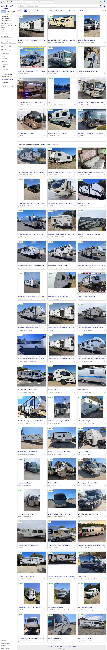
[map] (28, 10)
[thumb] (22, 10)
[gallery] (25, 10)
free (3, 32)
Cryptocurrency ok (7, 74)
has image (5, 16)
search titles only (7, 15)
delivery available (7, 76)
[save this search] (104, 6)
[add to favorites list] (19, 43)
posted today (5, 18)
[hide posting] (45, 43)
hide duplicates (6, 20)
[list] (19, 10)
